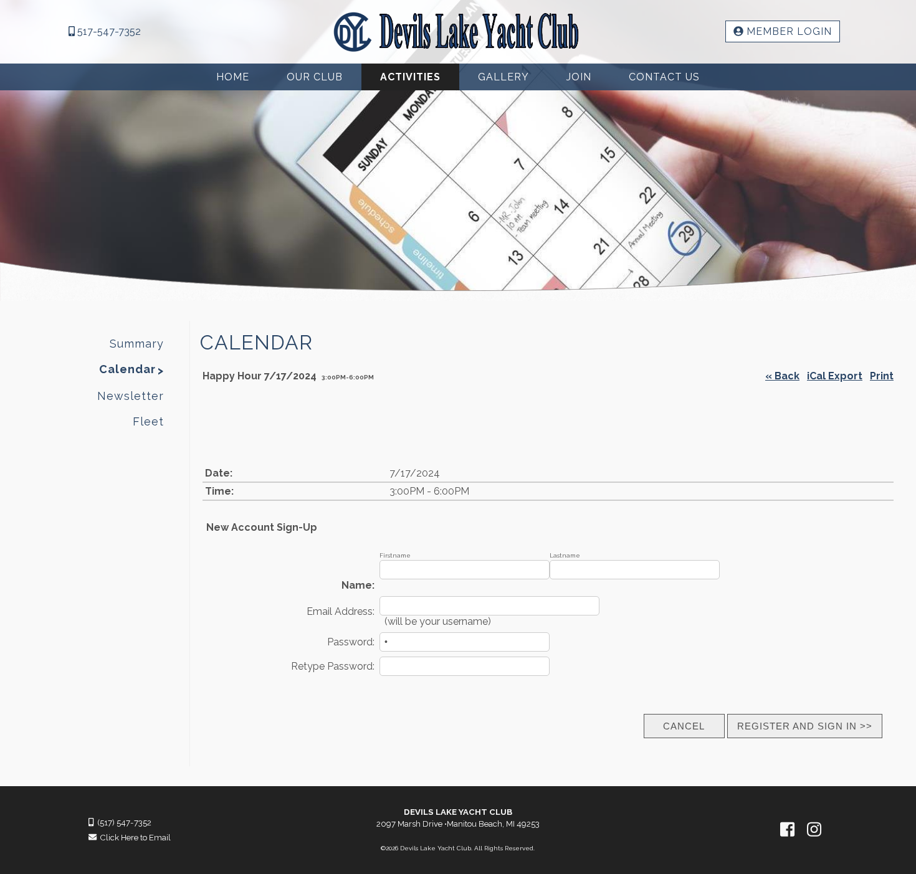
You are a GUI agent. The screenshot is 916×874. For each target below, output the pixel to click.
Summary (137, 343)
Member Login (787, 31)
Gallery (503, 77)
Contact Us (664, 77)
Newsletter (130, 395)
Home (232, 77)
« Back (782, 376)
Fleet (148, 421)
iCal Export (834, 376)
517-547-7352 (108, 31)
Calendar (127, 369)
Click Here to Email (134, 837)
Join (578, 77)
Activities (410, 77)
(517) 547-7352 (122, 822)
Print (882, 376)
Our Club (315, 77)
